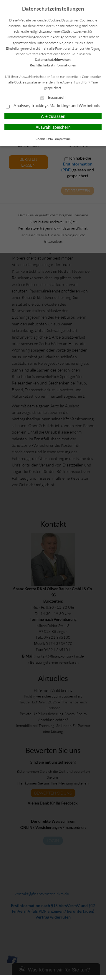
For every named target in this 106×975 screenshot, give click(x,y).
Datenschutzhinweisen (53, 59)
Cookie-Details (46, 139)
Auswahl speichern (53, 127)
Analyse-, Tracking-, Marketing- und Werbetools (56, 105)
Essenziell (56, 97)
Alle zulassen (53, 116)
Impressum (63, 139)
